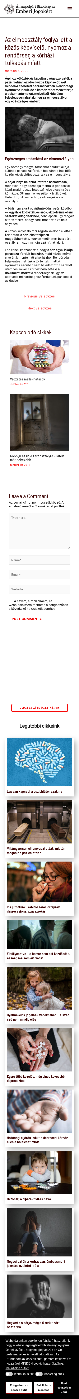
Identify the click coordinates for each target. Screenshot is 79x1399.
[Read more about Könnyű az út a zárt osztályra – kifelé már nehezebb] (39, 422)
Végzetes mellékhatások (27, 379)
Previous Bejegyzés (39, 296)
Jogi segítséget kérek (40, 707)
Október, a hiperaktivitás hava (29, 1199)
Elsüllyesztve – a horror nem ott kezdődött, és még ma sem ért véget (38, 955)
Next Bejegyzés (39, 308)
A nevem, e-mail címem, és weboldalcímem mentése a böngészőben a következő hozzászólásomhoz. (38, 605)
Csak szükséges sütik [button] (65, 1387)
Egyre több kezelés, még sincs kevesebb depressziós (36, 1078)
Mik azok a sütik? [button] (17, 1368)
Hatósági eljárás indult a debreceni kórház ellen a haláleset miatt (37, 1139)
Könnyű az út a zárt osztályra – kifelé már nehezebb (37, 458)
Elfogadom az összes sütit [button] (19, 1387)
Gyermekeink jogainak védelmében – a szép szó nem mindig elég (38, 1017)
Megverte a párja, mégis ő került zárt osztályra (33, 1324)
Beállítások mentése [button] (43, 1387)
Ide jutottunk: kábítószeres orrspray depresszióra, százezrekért (33, 909)
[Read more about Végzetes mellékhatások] (39, 357)
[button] (9, 1374)
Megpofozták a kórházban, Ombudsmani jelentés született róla (36, 1263)
